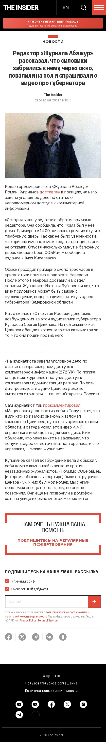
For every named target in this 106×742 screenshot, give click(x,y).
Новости (52, 41)
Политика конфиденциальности (51, 690)
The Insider (53, 94)
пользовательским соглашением (66, 612)
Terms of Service (47, 620)
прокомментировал (61, 405)
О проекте (51, 675)
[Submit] (94, 602)
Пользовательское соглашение (51, 683)
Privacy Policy (27, 620)
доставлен (50, 191)
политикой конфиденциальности (26, 616)
